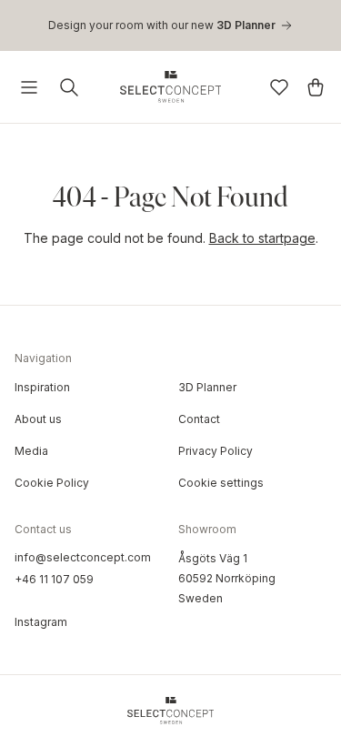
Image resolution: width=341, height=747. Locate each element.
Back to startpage (262, 238)
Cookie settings (221, 483)
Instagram (41, 622)
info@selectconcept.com (83, 557)
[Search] (69, 87)
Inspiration (42, 387)
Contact (199, 419)
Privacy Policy (215, 451)
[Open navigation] (29, 87)
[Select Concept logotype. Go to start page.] (171, 87)
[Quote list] (315, 87)
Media (31, 451)
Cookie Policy (52, 483)
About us (38, 419)
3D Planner (207, 387)
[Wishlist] (279, 87)
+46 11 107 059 (54, 579)
